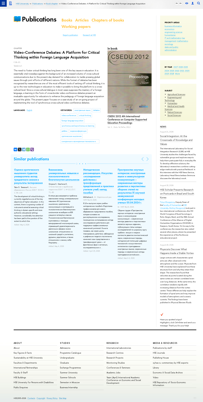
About (18, 343)
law (183, 38)
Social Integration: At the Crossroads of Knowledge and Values (176, 140)
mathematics (182, 41)
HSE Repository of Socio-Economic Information (169, 383)
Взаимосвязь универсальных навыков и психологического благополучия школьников (64, 174)
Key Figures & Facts (23, 352)
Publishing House (161, 357)
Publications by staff (162, 347)
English (29, 110)
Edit (195, 398)
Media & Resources (165, 343)
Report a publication (70, 35)
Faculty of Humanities (172, 205)
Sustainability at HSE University (28, 357)
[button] (76, 163)
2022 (177, 70)
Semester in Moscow (70, 382)
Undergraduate (67, 357)
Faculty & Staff (21, 372)
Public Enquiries (21, 387)
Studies (65, 343)
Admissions (65, 347)
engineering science (173, 32)
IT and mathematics (173, 38)
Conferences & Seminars (118, 367)
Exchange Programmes (70, 367)
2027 (176, 67)
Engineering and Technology (173, 99)
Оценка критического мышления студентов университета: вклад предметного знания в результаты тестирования (28, 176)
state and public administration (171, 48)
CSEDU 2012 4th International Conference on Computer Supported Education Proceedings (127, 119)
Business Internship (69, 387)
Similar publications (31, 159)
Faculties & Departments (25, 362)
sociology (169, 44)
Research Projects (115, 357)
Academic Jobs (113, 372)
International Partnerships (26, 367)
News (163, 126)
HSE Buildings (20, 377)
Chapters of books (108, 20)
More (177, 73)
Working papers (76, 26)
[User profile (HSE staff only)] (192, 3)
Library (156, 367)
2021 (182, 70)
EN (180, 3)
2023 (172, 70)
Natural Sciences (174, 112)
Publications (39, 19)
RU (177, 3)
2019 (167, 73)
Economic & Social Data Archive (168, 372)
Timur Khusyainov (167, 202)
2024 (167, 70)
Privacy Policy (52, 398)
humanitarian (170, 35)
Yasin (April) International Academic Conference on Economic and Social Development (124, 380)
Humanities (172, 103)
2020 (187, 70)
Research (113, 343)
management (170, 41)
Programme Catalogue (70, 352)
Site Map (62, 398)
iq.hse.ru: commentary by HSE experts (170, 362)
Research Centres (115, 352)
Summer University (69, 372)
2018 (172, 73)
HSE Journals (159, 352)
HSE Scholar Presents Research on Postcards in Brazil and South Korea (177, 193)
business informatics (173, 26)
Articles (82, 20)
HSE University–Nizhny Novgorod (173, 206)
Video (155, 377)
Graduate (64, 362)
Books (67, 20)
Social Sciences (174, 115)
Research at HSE (89, 35)
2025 (186, 67)
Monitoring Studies (116, 362)
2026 (181, 67)
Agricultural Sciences (176, 94)
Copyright (41, 398)
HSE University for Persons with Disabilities (33, 382)
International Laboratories (119, 347)
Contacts (31, 398)
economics (169, 29)
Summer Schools (68, 377)
